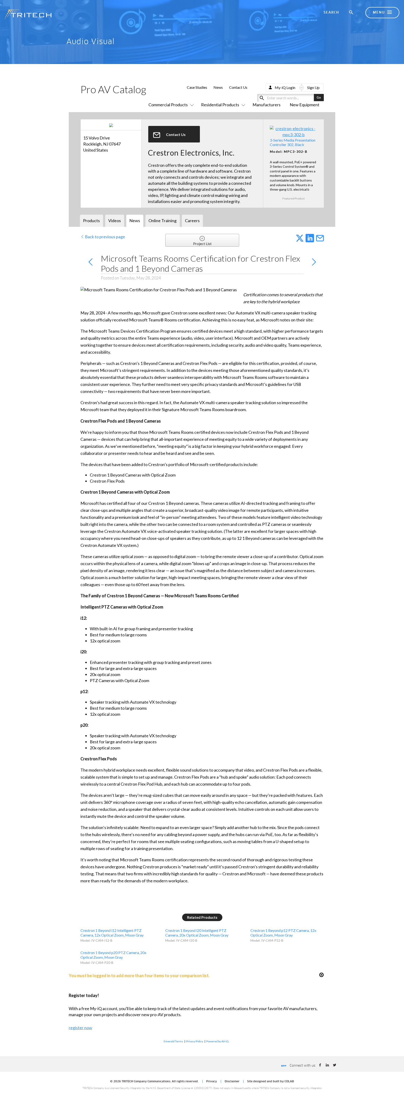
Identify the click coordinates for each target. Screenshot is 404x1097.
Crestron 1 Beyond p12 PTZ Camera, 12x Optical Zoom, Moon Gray (283, 932)
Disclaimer (232, 1081)
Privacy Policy (194, 1041)
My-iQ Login (285, 87)
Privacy (211, 1081)
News (218, 87)
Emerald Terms (173, 1041)
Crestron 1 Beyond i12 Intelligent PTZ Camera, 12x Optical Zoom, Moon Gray (112, 932)
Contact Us (238, 87)
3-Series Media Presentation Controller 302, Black (292, 142)
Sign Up (313, 87)
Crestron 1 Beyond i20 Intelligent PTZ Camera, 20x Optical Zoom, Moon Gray (196, 932)
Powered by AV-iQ (217, 1041)
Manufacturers (266, 104)
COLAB (289, 1081)
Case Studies (197, 87)
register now (80, 1027)
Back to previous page (104, 236)
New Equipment (304, 104)
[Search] (351, 12)
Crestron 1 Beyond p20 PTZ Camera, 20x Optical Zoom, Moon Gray (113, 954)
